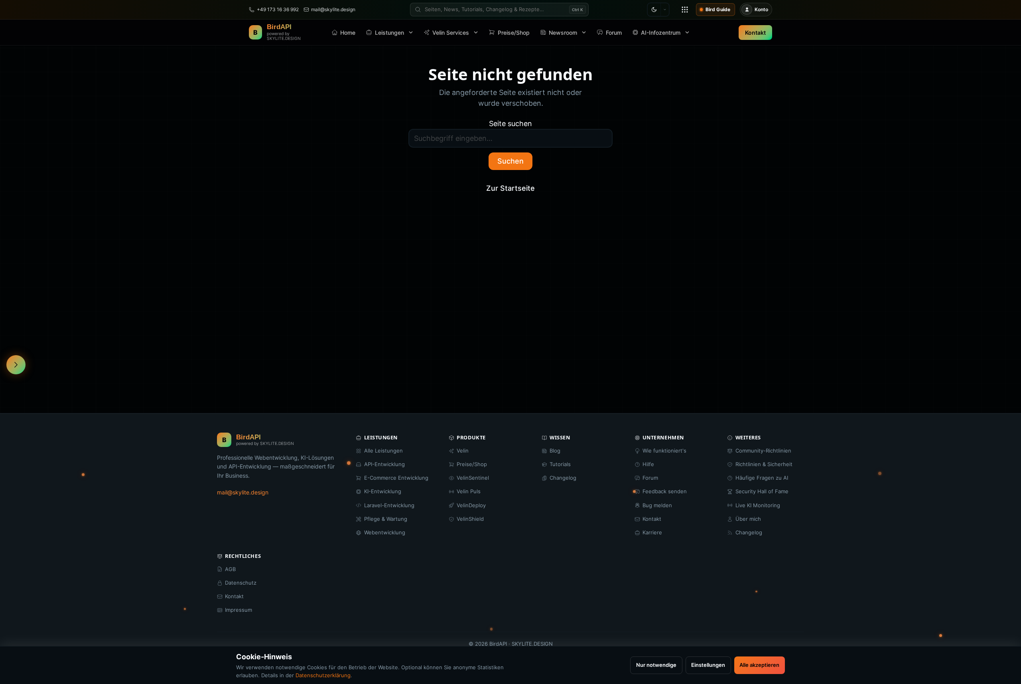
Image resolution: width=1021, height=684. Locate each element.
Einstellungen (708, 665)
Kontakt (755, 32)
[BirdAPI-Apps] (684, 9)
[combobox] (499, 9)
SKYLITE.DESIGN (532, 644)
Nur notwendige (656, 665)
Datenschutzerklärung (323, 675)
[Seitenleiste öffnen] (16, 364)
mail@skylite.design (242, 492)
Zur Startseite (510, 188)
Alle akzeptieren (759, 665)
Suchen (510, 161)
